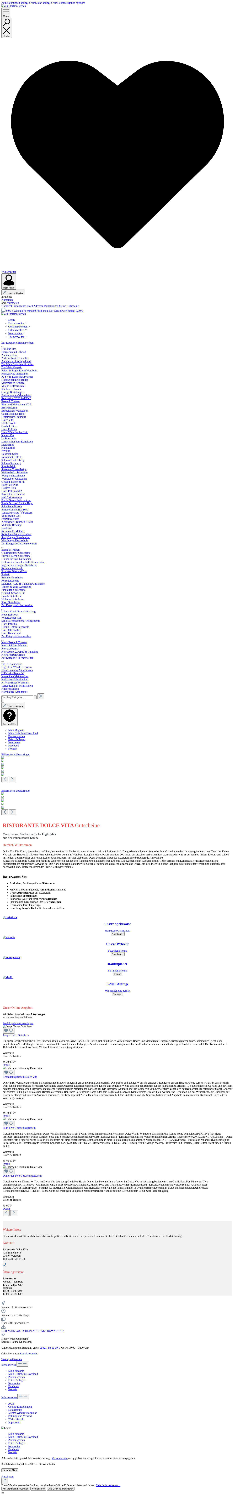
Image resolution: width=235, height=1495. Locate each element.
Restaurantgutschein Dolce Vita (20, 1076)
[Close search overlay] (2, 701)
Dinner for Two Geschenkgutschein (22, 1175)
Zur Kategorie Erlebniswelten (17, 342)
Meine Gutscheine (69, 305)
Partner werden (16, 736)
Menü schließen (15, 293)
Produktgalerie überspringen (18, 1023)
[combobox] (17, 697)
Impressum (14, 1422)
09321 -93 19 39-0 (50, 1347)
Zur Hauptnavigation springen (69, 2)
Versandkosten (60, 1458)
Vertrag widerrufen (11, 1359)
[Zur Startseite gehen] (13, 5)
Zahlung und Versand (20, 1415)
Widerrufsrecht (16, 1419)
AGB (11, 1403)
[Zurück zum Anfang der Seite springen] (4, 1481)
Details (6, 1064)
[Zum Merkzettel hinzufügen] (8, 1031)
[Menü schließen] (2, 346)
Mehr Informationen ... (108, 1485)
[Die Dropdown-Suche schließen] (40, 696)
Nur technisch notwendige (15, 1488)
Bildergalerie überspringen (15, 754)
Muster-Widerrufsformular (22, 1412)
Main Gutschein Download (23, 733)
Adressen (38, 305)
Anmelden (7, 299)
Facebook (13, 745)
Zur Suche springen (42, 2)
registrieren (13, 302)
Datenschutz (15, 1409)
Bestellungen (51, 305)
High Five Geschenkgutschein (19, 1127)
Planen (117, 974)
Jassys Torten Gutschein (16, 1035)
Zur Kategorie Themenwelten (17, 657)
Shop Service (9, 1364)
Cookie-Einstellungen (20, 1406)
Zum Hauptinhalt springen (16, 2)
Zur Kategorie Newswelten (16, 636)
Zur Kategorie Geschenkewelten (19, 543)
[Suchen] (35, 697)
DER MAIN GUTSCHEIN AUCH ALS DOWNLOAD (32, 1330)
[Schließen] (2, 1492)
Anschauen (117, 934)
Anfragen (117, 994)
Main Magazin (16, 730)
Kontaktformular (29, 1353)
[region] (117, 767)
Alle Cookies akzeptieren (60, 1488)
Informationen (9, 1397)
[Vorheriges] (4, 779)
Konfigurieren (38, 1488)
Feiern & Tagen (16, 739)
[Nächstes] (12, 779)
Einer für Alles (10, 1470)
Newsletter (14, 742)
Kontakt (12, 748)
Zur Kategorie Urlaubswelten (17, 605)
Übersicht (7, 305)
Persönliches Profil (23, 305)
